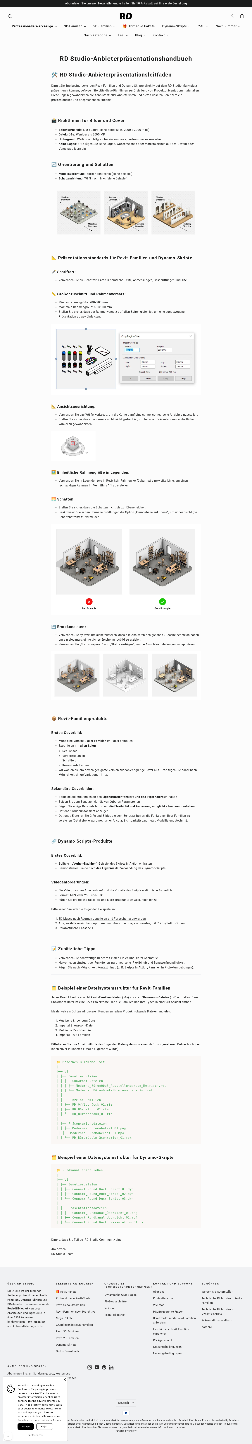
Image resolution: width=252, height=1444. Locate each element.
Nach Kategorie (96, 35)
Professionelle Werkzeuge (33, 26)
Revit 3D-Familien (67, 1331)
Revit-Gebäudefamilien (70, 1305)
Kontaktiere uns (163, 1298)
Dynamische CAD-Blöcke (120, 1295)
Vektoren (110, 1308)
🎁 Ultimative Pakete (139, 26)
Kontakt (159, 35)
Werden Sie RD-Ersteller (217, 1291)
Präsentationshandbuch (217, 1320)
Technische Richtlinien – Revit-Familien (222, 1300)
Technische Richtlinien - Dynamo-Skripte (217, 1312)
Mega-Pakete (64, 1318)
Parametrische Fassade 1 (76, 928)
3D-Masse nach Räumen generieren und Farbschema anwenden (102, 918)
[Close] (65, 1379)
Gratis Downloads (67, 1351)
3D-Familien (73, 26)
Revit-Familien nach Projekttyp (75, 1311)
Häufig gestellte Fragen (168, 1311)
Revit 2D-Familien (67, 1338)
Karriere (207, 1327)
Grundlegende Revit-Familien (74, 1324)
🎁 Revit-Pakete (66, 1291)
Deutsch (123, 1402)
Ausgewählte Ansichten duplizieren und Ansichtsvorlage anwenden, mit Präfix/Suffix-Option (122, 923)
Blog (139, 35)
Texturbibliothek (114, 1314)
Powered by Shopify (126, 1431)
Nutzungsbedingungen (167, 1346)
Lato (101, 280)
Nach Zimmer (226, 26)
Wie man (158, 1305)
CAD (202, 26)
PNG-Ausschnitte (115, 1301)
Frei (121, 35)
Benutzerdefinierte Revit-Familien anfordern (174, 1320)
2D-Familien (103, 26)
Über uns (159, 1291)
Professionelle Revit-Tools (73, 1298)
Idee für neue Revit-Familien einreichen (171, 1331)
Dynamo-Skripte (175, 26)
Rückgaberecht (162, 1340)
